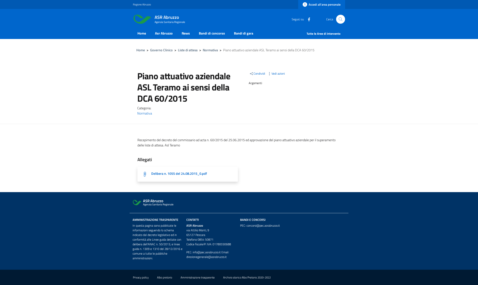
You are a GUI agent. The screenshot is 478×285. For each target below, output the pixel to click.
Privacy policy (141, 277)
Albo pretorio (164, 277)
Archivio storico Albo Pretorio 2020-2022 (247, 277)
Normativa (210, 50)
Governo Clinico (161, 50)
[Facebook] (307, 19)
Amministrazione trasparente (155, 219)
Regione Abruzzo (142, 4)
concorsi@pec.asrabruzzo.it (263, 225)
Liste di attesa (188, 50)
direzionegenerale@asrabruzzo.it (206, 257)
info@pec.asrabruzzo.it (207, 252)
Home (140, 50)
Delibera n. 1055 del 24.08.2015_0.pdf (179, 173)
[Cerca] (340, 19)
